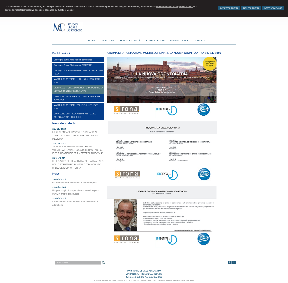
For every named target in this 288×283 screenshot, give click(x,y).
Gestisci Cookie (164, 280)
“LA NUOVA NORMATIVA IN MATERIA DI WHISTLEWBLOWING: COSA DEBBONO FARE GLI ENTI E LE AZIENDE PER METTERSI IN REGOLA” (78, 150)
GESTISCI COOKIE (273, 8)
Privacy (183, 280)
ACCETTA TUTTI (229, 8)
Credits (191, 280)
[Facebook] (230, 263)
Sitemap (175, 280)
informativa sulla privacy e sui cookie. (174, 6)
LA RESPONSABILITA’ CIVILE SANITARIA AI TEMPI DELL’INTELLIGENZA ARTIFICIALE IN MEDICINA (75, 135)
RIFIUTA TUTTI (251, 8)
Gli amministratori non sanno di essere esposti (74, 182)
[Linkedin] (234, 263)
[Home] (67, 31)
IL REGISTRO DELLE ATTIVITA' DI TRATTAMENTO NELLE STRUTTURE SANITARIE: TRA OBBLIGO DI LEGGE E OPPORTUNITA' (78, 164)
